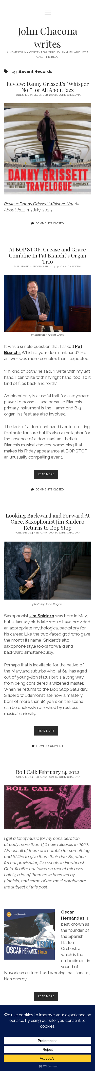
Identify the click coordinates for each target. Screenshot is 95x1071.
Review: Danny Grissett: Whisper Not (38, 203)
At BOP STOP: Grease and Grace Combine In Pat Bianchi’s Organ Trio (47, 255)
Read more (48, 475)
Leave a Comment (49, 745)
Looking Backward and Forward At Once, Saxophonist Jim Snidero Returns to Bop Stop (48, 521)
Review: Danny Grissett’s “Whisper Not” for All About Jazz (47, 86)
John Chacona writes (47, 37)
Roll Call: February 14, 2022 (47, 771)
